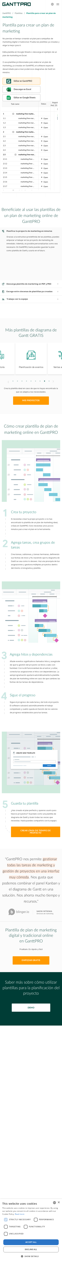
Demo (31, 1008)
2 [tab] (17, 381)
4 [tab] (26, 381)
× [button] (58, 1202)
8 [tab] (44, 381)
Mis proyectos (31, 400)
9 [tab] (49, 381)
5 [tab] (31, 381)
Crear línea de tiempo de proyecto (35, 832)
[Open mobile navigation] (58, 4)
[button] (31, 1256)
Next (54, 381)
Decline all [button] (31, 1249)
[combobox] (54, 1202)
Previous (8, 382)
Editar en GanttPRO (23, 81)
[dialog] (31, 1230)
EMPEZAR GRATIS (31, 960)
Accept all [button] (31, 1242)
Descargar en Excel (22, 89)
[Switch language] (52, 4)
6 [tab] (35, 381)
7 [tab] (40, 381)
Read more (20, 1214)
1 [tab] (13, 381)
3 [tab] (22, 381)
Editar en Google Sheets (25, 98)
